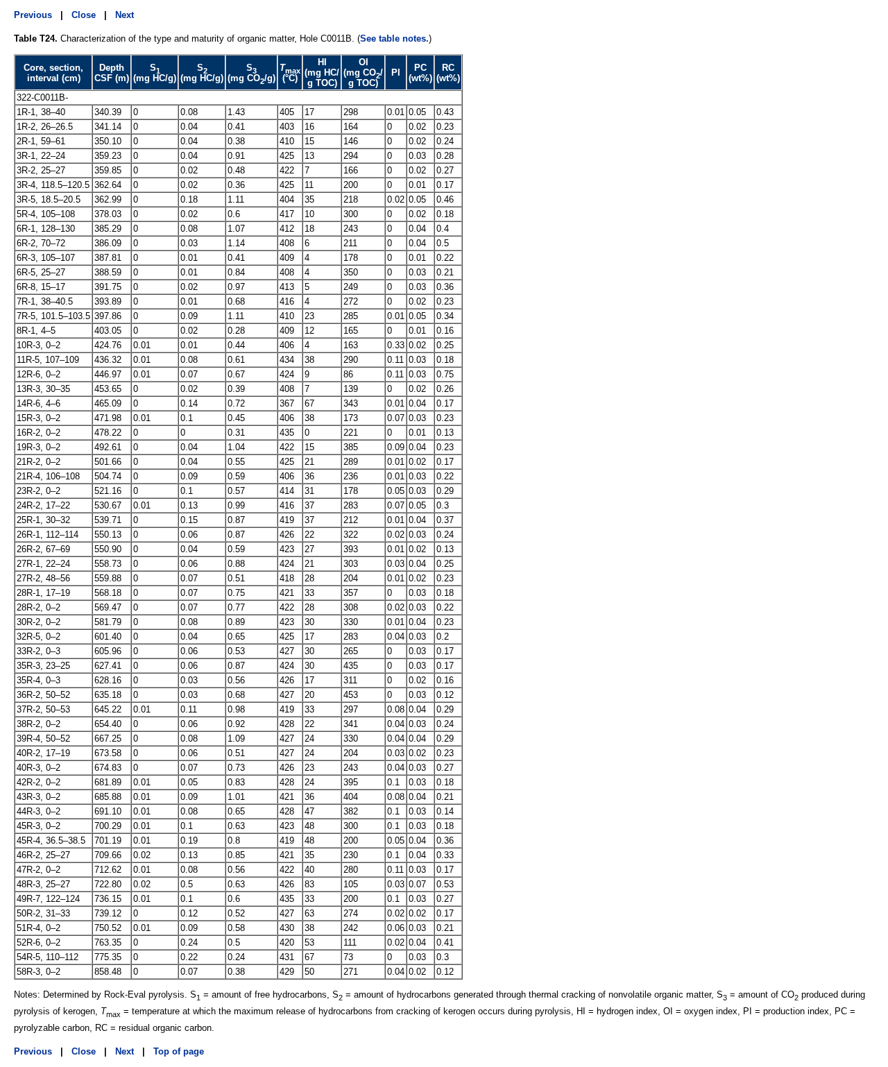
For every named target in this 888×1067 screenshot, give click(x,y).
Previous (33, 15)
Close (83, 15)
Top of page (178, 1051)
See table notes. (394, 38)
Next (124, 15)
